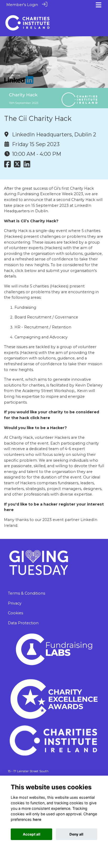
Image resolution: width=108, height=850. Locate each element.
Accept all (31, 834)
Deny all (76, 834)
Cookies (15, 613)
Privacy (14, 603)
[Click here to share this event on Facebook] (7, 165)
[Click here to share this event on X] (17, 165)
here (37, 819)
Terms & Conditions (26, 593)
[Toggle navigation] (98, 4)
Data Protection (23, 623)
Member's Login (22, 4)
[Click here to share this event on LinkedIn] (27, 165)
